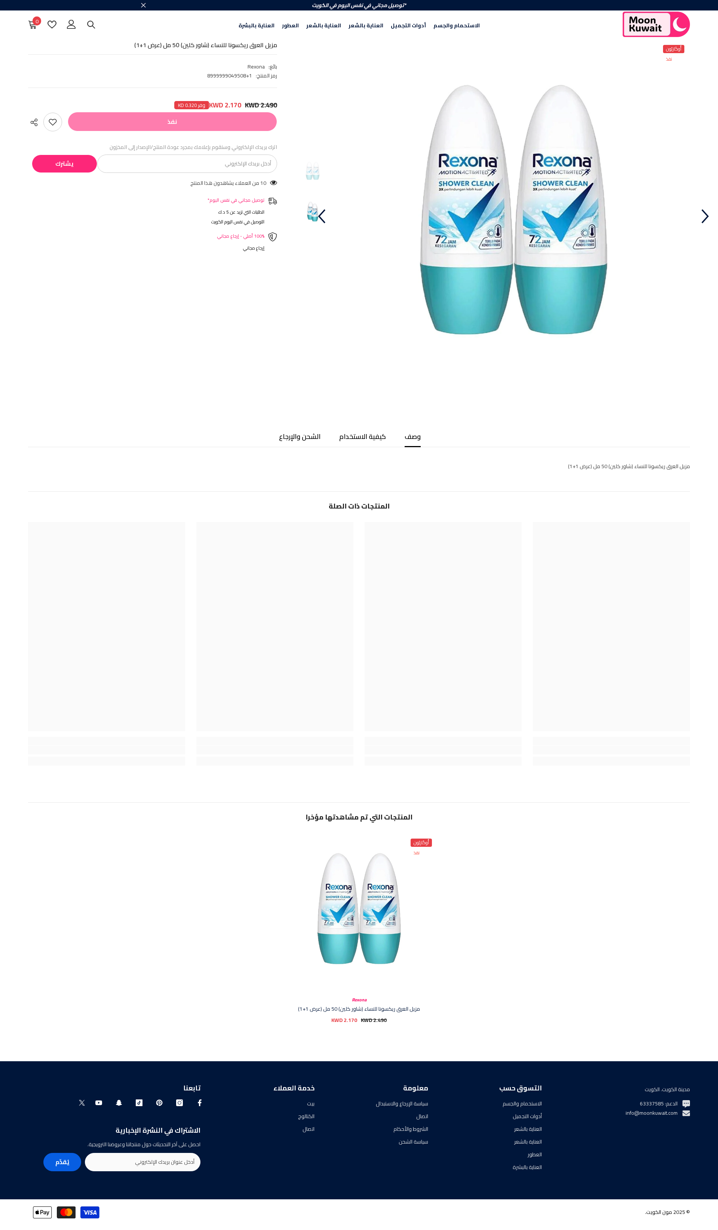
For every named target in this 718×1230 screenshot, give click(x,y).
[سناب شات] (119, 1102)
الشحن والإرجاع (299, 436)
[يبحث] (91, 24)
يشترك (64, 163)
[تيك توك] (139, 1102)
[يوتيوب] (98, 1102)
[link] (611, 749)
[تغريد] (82, 1102)
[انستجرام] (179, 1102)
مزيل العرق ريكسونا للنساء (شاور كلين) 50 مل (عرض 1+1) (359, 1008)
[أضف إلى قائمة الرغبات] (52, 122)
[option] (513, 216)
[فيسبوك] (199, 1102)
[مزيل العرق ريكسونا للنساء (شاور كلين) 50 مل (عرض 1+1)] (359, 911)
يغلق (143, 5)
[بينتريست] (159, 1102)
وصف (413, 436)
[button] (321, 216)
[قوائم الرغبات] (51, 24)
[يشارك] (35, 122)
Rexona (256, 66)
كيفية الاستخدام (362, 436)
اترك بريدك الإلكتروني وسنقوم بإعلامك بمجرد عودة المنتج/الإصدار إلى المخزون (193, 147)
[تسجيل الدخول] (71, 24)
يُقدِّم (62, 1162)
